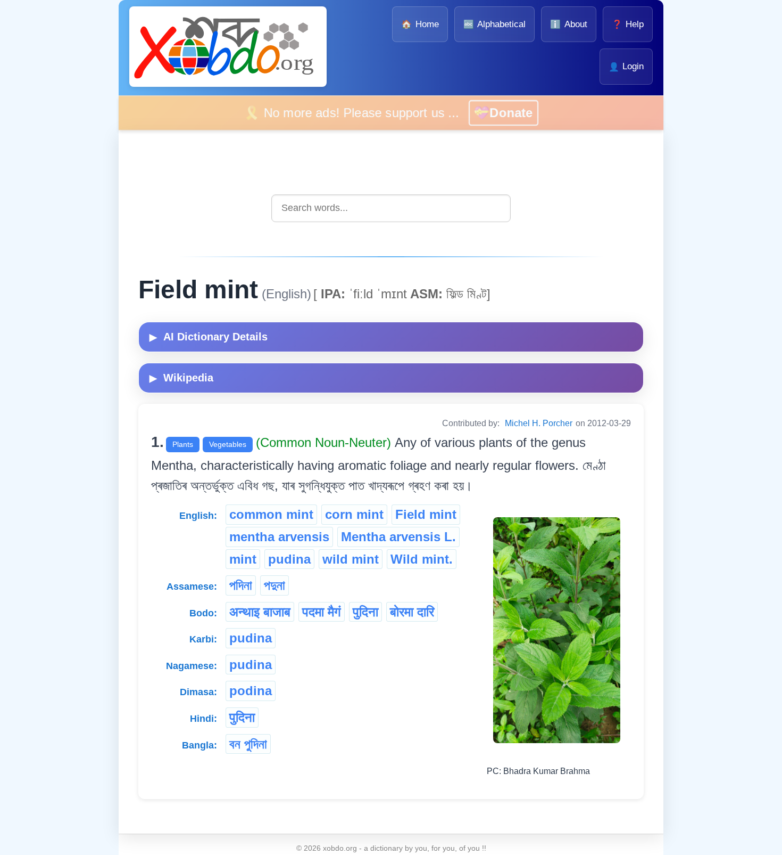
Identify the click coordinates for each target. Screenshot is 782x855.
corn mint (354, 514)
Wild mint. (421, 559)
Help (628, 24)
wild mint (350, 559)
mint (242, 559)
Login (626, 66)
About (568, 24)
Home (419, 24)
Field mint (425, 514)
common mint (271, 514)
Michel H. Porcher (538, 423)
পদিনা (240, 585)
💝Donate (520, 112)
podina (250, 690)
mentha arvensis (279, 537)
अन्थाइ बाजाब (259, 612)
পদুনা (274, 585)
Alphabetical (494, 24)
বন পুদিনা (248, 744)
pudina (289, 559)
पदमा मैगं (321, 612)
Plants (182, 444)
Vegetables (227, 444)
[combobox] (391, 208)
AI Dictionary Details (208, 337)
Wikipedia (181, 378)
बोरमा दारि (412, 612)
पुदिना (365, 612)
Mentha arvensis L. (398, 537)
